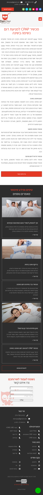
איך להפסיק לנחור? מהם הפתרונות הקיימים (22, 223)
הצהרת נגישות (21, 489)
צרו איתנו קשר (21, 174)
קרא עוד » (35, 235)
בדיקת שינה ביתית (31, 264)
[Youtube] (33, 9)
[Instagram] (37, 9)
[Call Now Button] (38, 490)
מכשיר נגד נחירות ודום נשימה (27, 284)
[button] (40, 19)
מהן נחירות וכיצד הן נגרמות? (28, 328)
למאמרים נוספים (21, 368)
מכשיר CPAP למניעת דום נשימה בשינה (24, 348)
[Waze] (26, 9)
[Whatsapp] (30, 9)
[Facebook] (40, 9)
